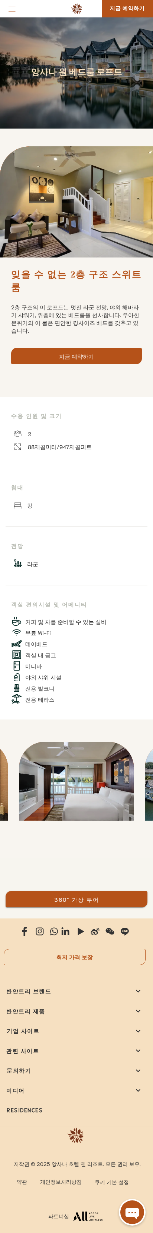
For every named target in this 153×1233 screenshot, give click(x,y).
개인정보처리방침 (61, 1181)
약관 (22, 1181)
